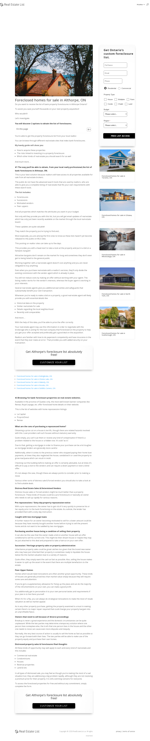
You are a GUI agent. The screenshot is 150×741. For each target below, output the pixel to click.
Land (130, 104)
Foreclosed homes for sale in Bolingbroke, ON (34, 376)
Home (140, 4)
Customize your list (54, 362)
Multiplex (121, 99)
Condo (110, 104)
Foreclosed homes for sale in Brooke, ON (32, 385)
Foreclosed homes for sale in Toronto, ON (113, 177)
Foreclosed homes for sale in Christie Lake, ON (34, 379)
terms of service (129, 731)
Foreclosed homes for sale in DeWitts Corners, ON (36, 388)
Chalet (120, 104)
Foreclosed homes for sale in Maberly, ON (33, 382)
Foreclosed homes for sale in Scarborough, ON (113, 334)
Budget (106, 109)
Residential (112, 88)
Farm (132, 99)
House (110, 99)
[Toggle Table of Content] (87, 130)
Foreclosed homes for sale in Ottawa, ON (117, 216)
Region (106, 121)
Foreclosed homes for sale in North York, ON (116, 295)
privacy (118, 731)
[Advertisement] (75, 26)
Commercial (126, 88)
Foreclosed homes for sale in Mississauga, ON (113, 255)
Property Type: (109, 95)
